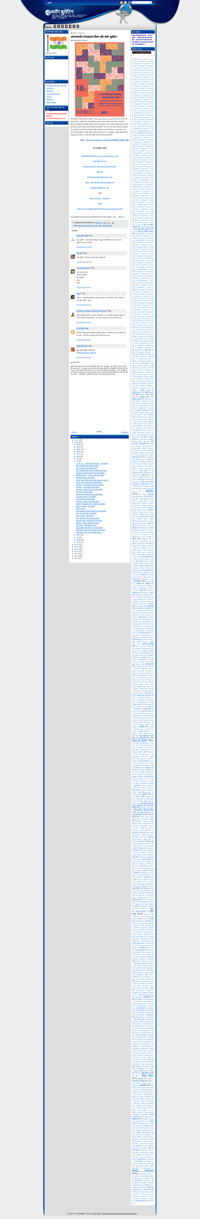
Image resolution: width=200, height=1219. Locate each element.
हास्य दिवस (134, 1178)
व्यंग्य (140, 1057)
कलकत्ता (134, 470)
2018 (76, 442)
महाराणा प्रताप (137, 859)
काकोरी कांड (141, 479)
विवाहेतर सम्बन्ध (148, 994)
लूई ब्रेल (146, 967)
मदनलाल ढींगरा (150, 845)
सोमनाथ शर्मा (142, 1148)
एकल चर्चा (146, 441)
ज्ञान (153, 601)
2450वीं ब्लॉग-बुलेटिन (142, 269)
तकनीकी (150, 637)
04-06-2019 (146, 81)
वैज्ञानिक (133, 1055)
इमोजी (133, 425)
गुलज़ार (143, 538)
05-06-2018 (137, 90)
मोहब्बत (135, 892)
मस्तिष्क (139, 854)
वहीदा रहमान (145, 981)
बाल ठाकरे (152, 783)
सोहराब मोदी (144, 1150)
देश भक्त (150, 668)
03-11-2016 (142, 79)
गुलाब (150, 541)
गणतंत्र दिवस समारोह (142, 521)
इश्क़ (133, 428)
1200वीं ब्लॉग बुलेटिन (137, 153)
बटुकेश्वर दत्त (149, 772)
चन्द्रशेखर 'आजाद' (140, 554)
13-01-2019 (135, 155)
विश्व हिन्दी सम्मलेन (145, 1044)
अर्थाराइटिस (149, 385)
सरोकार (152, 1114)
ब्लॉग (145, 801)
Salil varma (140, 1200)
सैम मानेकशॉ (144, 1145)
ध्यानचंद (133, 679)
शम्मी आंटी (138, 1061)
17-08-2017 (137, 191)
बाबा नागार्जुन (136, 781)
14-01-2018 (144, 164)
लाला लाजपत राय (150, 963)
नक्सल (143, 679)
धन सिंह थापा (149, 673)
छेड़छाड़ (140, 572)
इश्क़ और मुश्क (139, 428)
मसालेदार (134, 854)
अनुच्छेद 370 (148, 370)
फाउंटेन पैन (141, 763)
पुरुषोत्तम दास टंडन (138, 729)
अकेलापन (150, 361)
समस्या (133, 1107)
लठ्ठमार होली (142, 959)
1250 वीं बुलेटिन (148, 153)
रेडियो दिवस (147, 954)
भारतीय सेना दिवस (144, 832)
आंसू (133, 401)
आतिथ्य (152, 410)
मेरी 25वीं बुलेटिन (150, 883)
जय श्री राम (151, 588)
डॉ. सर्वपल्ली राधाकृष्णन (143, 632)
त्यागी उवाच (143, 646)
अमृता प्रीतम (139, 378)
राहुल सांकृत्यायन (140, 950)
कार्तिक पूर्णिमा (144, 484)
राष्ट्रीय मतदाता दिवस (138, 943)
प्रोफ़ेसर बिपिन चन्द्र (141, 758)
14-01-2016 (135, 164)
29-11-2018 (137, 314)
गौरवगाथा (139, 550)
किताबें (152, 484)
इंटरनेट (140, 421)
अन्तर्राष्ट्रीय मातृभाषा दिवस (138, 372)
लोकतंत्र (140, 972)
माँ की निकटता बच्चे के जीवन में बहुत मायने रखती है (90, 530)
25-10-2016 (135, 278)
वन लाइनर (135, 976)
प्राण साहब (134, 751)
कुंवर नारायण (138, 488)
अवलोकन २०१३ (140, 394)
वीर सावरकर (136, 1052)
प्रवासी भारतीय (143, 749)
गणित (150, 521)
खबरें (151, 512)
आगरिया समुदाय (145, 401)
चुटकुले (136, 565)
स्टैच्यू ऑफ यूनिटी (144, 1152)
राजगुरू (145, 918)
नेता (133, 695)
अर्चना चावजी (151, 383)
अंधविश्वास (134, 361)
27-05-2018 (146, 291)
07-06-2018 (137, 103)
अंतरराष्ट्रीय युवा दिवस (137, 349)
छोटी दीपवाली (146, 572)
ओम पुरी (137, 455)
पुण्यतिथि (141, 726)
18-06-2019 (135, 200)
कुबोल (140, 491)
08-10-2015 (146, 112)
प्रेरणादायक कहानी (144, 754)
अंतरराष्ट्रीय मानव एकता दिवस (144, 347)
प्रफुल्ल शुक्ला (148, 747)
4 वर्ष (151, 325)
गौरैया (145, 550)
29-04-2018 (137, 309)
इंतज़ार (145, 421)
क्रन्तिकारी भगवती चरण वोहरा (138, 509)
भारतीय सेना (135, 832)
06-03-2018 (150, 92)
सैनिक (138, 1145)
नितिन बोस (151, 688)
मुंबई (153, 877)
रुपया (152, 952)
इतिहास (150, 423)
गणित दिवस (134, 523)
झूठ (132, 610)
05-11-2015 (142, 92)
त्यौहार (149, 646)
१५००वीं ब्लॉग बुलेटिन (143, 179)
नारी (141, 688)
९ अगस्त (136, 343)
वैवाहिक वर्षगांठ (148, 1055)
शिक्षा (138, 1073)
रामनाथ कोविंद (141, 929)
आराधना (139, 419)
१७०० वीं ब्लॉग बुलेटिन (144, 193)
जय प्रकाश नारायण (142, 588)
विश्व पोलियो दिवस (148, 1023)
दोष (138, 673)
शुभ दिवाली (149, 1078)
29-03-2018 (150, 307)
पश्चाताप (135, 713)
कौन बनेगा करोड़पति (147, 507)
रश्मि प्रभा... (50, 91)
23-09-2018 (148, 255)
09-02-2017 (142, 115)
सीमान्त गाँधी (138, 1130)
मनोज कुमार (135, 850)
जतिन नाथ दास (147, 577)
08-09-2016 (137, 112)
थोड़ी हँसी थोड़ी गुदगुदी (146, 648)
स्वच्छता (133, 1159)
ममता (150, 852)
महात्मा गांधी (135, 857)
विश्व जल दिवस (140, 1010)
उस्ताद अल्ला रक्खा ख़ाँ (142, 434)
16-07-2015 (140, 184)
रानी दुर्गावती (147, 925)
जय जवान (134, 588)
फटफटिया (134, 761)
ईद (153, 428)
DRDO (152, 1191)
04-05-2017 (137, 81)
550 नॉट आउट (135, 332)
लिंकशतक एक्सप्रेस (147, 965)
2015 (76, 549)
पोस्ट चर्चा (134, 735)
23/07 (139, 258)
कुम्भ (140, 494)
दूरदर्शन (137, 664)
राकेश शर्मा (136, 916)
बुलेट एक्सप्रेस (137, 794)
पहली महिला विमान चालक (140, 717)
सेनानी (150, 1143)
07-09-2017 (150, 106)
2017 (76, 544)
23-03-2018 (135, 253)
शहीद (133, 1066)
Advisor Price (106, 1213)
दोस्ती (143, 673)
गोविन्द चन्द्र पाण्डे (145, 547)
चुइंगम (146, 563)
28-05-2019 (137, 300)
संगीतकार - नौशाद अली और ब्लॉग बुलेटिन (87, 523)
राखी (142, 916)
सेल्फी (133, 1145)
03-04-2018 (142, 74)
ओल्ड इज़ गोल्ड (136, 457)
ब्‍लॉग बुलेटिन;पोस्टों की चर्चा (139, 814)
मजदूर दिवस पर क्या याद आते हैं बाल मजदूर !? (89, 533)
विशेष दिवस (139, 997)
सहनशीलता (145, 1119)
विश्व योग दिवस (143, 1032)
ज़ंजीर (152, 572)
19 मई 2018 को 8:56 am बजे (84, 305)
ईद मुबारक (136, 430)
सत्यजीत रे (143, 1103)
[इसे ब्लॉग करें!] (109, 223)
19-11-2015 (141, 211)
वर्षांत (139, 981)
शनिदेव (143, 1059)
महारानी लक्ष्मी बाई (146, 859)
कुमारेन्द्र (150, 490)
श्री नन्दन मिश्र (150, 1087)
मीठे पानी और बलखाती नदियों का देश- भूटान (99, 177)
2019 (76, 440)
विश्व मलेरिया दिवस (144, 1030)
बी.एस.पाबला (149, 787)
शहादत (143, 1064)
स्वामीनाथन (149, 1161)
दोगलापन (134, 673)
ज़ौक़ (149, 601)
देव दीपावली (138, 666)
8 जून (147, 338)
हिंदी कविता (138, 1180)
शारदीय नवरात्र (150, 1068)
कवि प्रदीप (146, 472)
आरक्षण (133, 419)
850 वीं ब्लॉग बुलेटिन (149, 340)
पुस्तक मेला (148, 729)
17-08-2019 (146, 191)
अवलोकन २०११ (136, 392)
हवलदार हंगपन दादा (143, 1173)
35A (146, 325)
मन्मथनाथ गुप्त (143, 852)
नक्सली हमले (135, 682)
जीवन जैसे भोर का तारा (99, 161)
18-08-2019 (144, 200)
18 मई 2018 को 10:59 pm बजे (84, 247)
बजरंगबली (142, 772)
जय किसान (149, 585)
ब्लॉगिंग (139, 821)
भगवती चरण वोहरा (147, 823)
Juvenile (136, 1198)
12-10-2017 (141, 150)
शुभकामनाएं (135, 1081)
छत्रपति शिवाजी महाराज (148, 570)
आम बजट (136, 417)
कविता (143, 475)
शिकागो (146, 1070)
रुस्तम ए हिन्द (136, 954)
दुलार (148, 661)
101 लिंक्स (139, 133)
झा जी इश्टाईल (149, 606)
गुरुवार (134, 539)
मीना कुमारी (146, 877)
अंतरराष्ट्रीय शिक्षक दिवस (145, 352)
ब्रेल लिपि (139, 801)
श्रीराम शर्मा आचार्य (147, 1094)
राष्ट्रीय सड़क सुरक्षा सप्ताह (142, 945)
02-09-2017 (150, 70)
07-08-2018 (142, 106)
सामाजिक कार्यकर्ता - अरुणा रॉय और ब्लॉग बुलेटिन (90, 475)
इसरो (149, 428)
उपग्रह (148, 432)
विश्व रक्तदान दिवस (141, 1035)
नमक (145, 682)
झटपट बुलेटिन (143, 603)
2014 (76, 551)
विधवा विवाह (144, 992)
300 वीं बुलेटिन (146, 318)
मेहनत (150, 886)
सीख (138, 1127)
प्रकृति (137, 745)
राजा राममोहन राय (149, 921)
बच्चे (147, 769)
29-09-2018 (142, 311)
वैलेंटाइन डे (140, 1055)
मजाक (139, 845)
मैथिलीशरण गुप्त (147, 888)
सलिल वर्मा (135, 1119)
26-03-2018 (140, 282)
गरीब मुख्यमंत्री (142, 525)
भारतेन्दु (150, 834)
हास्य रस (141, 1178)
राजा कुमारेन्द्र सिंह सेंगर (53, 94)
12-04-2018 (148, 146)
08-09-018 (151, 110)
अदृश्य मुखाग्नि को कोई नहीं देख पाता (86, 468)
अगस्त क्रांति (144, 363)
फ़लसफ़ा (135, 763)
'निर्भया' (145, 59)
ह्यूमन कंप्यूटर (138, 1191)
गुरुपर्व (143, 536)
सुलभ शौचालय (137, 1141)
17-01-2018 (147, 186)
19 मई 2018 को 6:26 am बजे (84, 287)
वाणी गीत (49, 97)
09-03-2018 (137, 117)
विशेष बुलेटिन (147, 997)
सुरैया (152, 1139)
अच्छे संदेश (145, 365)
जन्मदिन (138, 583)
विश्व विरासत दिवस (141, 1037)
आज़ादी (138, 410)
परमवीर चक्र (137, 708)
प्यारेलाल (137, 743)
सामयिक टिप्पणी (144, 1123)
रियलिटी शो (149, 950)
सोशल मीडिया (135, 1150)
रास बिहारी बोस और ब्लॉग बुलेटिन (85, 478)
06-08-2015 (142, 97)
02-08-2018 (142, 70)
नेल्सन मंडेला (141, 697)
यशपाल (146, 897)
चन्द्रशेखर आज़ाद (150, 554)
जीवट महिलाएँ (146, 597)
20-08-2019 (135, 220)
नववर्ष (144, 686)
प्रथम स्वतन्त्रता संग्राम (146, 745)
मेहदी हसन (145, 886)
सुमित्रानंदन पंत (135, 1139)
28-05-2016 (150, 298)
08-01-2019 (146, 108)
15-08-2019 (137, 177)
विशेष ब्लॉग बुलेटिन (137, 999)
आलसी (144, 419)
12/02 (149, 150)
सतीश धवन (136, 1103)
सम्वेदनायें (134, 1110)
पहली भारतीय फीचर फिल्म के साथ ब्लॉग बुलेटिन (89, 528)
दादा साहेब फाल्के (145, 652)
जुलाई (78, 456)
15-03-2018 (142, 175)
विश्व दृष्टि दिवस (141, 1017)
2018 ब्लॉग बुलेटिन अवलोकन (147, 226)
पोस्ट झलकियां (143, 735)
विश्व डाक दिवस (150, 1010)
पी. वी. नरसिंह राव (140, 724)
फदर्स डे (152, 761)
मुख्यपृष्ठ (99, 431)
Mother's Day (143, 1198)
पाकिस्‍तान (146, 720)
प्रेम (145, 751)
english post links (146, 1194)
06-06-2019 (146, 95)
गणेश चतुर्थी (142, 523)
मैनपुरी (133, 890)
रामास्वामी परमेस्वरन (147, 932)
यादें (151, 897)
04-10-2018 (150, 83)
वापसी (135, 983)
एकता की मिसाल (137, 441)
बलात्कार (134, 776)
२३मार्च (148, 260)
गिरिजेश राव (135, 527)
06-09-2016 (150, 97)
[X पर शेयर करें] (111, 223)
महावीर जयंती (141, 861)
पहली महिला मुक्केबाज (149, 715)
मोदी (153, 890)
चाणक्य (141, 559)
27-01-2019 (150, 289)
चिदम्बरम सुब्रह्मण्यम (138, 563)
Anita (78, 293)
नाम (153, 686)
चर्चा (139, 556)
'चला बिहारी (134, 59)
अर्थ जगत (136, 385)
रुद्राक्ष (148, 952)
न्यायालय (134, 700)
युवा (145, 899)
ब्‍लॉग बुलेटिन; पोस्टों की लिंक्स (144, 810)
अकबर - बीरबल (142, 361)
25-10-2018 (144, 278)
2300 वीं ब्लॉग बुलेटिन (148, 258)
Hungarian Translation (130, 1213)
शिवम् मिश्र (135, 1075)
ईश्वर (143, 430)
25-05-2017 (135, 273)
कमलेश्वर (144, 463)
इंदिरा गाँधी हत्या (137, 423)
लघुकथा (136, 959)
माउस (150, 866)
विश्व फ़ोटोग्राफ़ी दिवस (141, 1028)
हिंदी (153, 1178)
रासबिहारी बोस (143, 947)
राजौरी (142, 925)
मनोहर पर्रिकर (151, 850)
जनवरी (78, 542)
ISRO (152, 1196)
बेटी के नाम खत (80, 509)
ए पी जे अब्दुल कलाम (142, 439)
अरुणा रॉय (140, 381)
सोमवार (149, 1148)
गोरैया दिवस (151, 545)
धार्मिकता (141, 677)
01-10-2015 (146, 63)
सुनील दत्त (148, 1134)
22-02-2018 (140, 242)
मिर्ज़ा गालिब (147, 875)
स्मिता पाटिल (149, 1157)
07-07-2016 (146, 103)
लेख (151, 967)
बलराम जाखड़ (148, 774)
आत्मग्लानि (136, 412)
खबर (146, 512)
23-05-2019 (144, 253)
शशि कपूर (152, 1061)
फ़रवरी (78, 540)
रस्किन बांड (146, 914)
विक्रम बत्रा (145, 985)
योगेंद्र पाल (138, 904)
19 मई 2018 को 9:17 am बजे (84, 322)
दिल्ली (145, 655)
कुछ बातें (145, 488)
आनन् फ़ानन (138, 414)
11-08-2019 (150, 139)
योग (133, 904)
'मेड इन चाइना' (141, 61)
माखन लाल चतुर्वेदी (145, 868)
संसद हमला (136, 1101)
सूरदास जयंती (143, 1143)
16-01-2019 (144, 182)
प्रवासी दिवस (135, 749)
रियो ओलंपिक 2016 (136, 952)
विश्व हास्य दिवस (148, 1041)
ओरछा (150, 455)
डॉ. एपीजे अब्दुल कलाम (138, 628)
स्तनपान (152, 1152)
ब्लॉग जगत (136, 803)
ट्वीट (148, 615)
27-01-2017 (142, 289)
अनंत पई (140, 370)
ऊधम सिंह (143, 437)
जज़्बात (138, 577)
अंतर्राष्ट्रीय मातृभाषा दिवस (145, 358)
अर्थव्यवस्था (142, 385)
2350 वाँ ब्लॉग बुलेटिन (139, 260)
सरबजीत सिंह (137, 1114)
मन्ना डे (135, 852)
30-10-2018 (137, 318)
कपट (133, 463)
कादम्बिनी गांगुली (150, 479)
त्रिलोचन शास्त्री (135, 648)
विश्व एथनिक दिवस (148, 1001)
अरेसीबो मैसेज (143, 383)
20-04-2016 (144, 215)
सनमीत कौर (138, 1105)
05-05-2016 (150, 88)
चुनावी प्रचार (135, 568)
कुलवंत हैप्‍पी (151, 494)
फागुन (147, 763)
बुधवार (140, 792)
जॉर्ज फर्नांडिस (135, 601)
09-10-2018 (137, 121)
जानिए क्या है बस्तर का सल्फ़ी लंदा (86, 353)
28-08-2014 (142, 302)
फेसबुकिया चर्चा (138, 767)
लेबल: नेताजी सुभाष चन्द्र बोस (138, 970)
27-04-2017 (137, 291)
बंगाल (138, 769)
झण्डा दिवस (140, 606)
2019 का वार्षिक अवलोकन (146, 231)
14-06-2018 (135, 168)
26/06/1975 (141, 287)
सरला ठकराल (144, 1114)
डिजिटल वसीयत (146, 619)
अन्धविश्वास (149, 372)
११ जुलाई (134, 135)
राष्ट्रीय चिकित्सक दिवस (141, 936)
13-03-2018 (144, 155)
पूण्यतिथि (134, 731)
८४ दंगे (141, 340)
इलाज (145, 425)
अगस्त (78, 454)
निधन (135, 691)
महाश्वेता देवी (134, 863)
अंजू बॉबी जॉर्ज (140, 345)
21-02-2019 (150, 233)
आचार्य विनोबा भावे (144, 403)
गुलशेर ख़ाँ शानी (143, 541)
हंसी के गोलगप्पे (146, 1163)
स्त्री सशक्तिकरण (138, 1154)
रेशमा (137, 956)
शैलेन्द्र (144, 1083)
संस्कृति (143, 1101)
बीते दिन (144, 790)
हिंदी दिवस (146, 1180)
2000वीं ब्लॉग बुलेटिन (142, 222)
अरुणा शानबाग (148, 381)
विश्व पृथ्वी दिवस (137, 1023)
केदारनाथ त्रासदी (143, 500)
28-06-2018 (146, 300)
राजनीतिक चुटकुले (139, 921)
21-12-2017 (142, 238)
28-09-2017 (137, 305)
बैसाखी (148, 796)
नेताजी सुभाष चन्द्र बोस (143, 695)
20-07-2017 (140, 217)
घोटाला (143, 552)
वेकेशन (150, 1052)
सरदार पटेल (139, 1112)
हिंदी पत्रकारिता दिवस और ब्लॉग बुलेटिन (87, 466)
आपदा (145, 414)
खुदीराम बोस (134, 514)
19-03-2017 (148, 206)
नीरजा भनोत (148, 693)
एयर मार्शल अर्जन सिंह (147, 446)
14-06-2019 (144, 168)
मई (77, 461)
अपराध (139, 374)
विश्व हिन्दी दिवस (135, 1044)
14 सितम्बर (149, 162)
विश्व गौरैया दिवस (140, 1008)
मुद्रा (140, 879)
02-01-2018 (142, 65)
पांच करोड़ (140, 720)
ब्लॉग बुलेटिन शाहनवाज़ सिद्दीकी (147, 807)
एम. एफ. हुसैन (137, 446)
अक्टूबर (78, 449)
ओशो (145, 457)
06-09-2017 (137, 99)
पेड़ (150, 731)
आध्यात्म (147, 412)
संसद (152, 1098)
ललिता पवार (144, 961)
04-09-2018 (142, 83)
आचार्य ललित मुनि (82, 346)
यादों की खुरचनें (136, 899)
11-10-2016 (137, 141)
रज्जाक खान (144, 906)
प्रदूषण (133, 747)
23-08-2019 (140, 255)
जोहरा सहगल (143, 601)
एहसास (144, 448)
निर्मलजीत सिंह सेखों (148, 691)
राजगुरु (139, 918)
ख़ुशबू (147, 514)
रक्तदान (152, 904)
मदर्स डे (135, 848)
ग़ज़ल (139, 518)
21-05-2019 (146, 235)
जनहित (152, 579)
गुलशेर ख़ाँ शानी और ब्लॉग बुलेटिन (85, 499)
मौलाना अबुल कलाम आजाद (138, 895)
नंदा (138, 679)
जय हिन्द (136, 590)
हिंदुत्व (142, 1185)
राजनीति (151, 918)
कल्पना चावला (143, 470)
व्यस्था (145, 1057)
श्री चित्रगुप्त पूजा (141, 1087)
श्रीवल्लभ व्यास (135, 1096)
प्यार (133, 743)
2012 (76, 556)
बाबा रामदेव (143, 781)
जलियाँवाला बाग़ (136, 592)
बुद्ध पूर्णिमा (134, 792)
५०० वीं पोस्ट (149, 329)
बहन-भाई (141, 778)
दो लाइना (149, 670)
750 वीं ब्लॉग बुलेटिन (138, 338)
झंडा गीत (136, 603)
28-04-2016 (142, 298)
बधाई (133, 774)
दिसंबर (78, 444)
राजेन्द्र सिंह (151, 923)
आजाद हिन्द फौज (142, 407)
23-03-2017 (148, 251)
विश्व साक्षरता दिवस (150, 1039)
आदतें (142, 412)
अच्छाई (139, 365)
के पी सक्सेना (135, 498)
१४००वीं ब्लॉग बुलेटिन (137, 173)
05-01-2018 (146, 85)
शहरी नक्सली (136, 1064)
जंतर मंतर (136, 574)
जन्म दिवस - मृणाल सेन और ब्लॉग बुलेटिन (87, 502)
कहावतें (147, 477)
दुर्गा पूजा (136, 661)
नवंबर (78, 447)
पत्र (144, 706)
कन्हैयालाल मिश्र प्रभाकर (146, 461)
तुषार (138, 644)
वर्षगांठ (133, 981)
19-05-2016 (135, 209)
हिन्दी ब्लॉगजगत (142, 1187)
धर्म (137, 677)
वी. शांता (145, 1050)
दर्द (139, 650)
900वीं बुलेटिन (144, 343)
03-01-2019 (146, 72)
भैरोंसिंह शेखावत (147, 839)
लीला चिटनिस (139, 967)
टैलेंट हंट (150, 612)
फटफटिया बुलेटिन (143, 761)
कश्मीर (135, 477)
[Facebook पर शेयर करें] (113, 223)
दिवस (138, 657)
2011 (76, 558)
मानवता (145, 870)
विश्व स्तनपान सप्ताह (138, 1041)
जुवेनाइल (150, 599)
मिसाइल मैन (139, 877)
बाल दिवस (136, 785)
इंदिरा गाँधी (151, 421)
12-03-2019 (140, 146)
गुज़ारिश (146, 527)
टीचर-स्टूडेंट (147, 610)
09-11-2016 (147, 121)
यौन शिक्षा (145, 904)
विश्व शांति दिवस (140, 1039)
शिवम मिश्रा (145, 1073)
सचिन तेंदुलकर (150, 1101)
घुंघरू (138, 552)
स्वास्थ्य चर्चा (134, 1163)
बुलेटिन (144, 794)
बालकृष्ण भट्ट (151, 785)
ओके (145, 450)
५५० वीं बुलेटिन (144, 332)
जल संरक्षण (149, 590)
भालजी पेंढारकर (135, 836)
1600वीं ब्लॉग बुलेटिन (136, 186)
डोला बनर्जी (144, 637)
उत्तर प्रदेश (149, 430)
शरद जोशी (145, 1061)
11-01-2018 (142, 135)
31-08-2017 (144, 323)
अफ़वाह (100, 204)
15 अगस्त (134, 175)
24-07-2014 (135, 264)
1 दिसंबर (139, 124)
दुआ (147, 659)
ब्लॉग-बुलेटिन (145, 819)
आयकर (141, 417)
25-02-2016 (140, 271)
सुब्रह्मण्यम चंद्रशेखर (136, 1136)
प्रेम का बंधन (151, 751)
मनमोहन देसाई (149, 848)
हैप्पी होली (146, 1189)
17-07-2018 (150, 188)
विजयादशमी (149, 990)
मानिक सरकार (145, 872)
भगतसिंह (139, 823)
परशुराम (133, 711)
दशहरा (152, 650)
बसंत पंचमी (148, 776)
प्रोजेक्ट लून (144, 756)
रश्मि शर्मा (79, 253)
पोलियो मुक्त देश (148, 733)
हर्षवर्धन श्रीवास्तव (51, 102)
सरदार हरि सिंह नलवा (149, 1112)
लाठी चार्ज (152, 961)
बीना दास (150, 790)
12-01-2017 (145, 144)
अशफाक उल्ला (148, 399)
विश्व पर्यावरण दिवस (139, 1019)
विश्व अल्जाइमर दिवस (149, 999)
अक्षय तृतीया (135, 363)
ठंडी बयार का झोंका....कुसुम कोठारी (100, 198)
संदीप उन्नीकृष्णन (140, 1098)
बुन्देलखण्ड (147, 792)
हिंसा (146, 1185)
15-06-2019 (150, 175)
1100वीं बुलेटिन (147, 141)
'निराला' (140, 59)
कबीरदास (138, 463)
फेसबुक (152, 765)
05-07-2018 (146, 90)
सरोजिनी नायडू (138, 1116)
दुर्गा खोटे (152, 659)
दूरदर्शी (142, 664)
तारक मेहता (149, 639)
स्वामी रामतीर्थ (151, 1159)
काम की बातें (136, 481)
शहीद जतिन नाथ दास (143, 1066)
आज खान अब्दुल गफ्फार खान (142, 405)
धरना (133, 677)
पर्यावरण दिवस (151, 711)
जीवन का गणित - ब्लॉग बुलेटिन (84, 516)
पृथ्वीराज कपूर (142, 731)
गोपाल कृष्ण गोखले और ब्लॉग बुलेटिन (86, 513)
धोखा (146, 677)
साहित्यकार (147, 1125)
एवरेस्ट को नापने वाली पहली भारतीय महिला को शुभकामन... (92, 480)
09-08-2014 (142, 119)
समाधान (144, 1107)
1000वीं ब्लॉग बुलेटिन (142, 130)
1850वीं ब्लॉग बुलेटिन (143, 204)
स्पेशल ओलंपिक (148, 1154)
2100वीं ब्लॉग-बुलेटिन (139, 240)
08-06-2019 (142, 110)
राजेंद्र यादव (136, 923)
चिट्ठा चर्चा (138, 561)
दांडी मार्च (136, 652)
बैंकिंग (143, 796)
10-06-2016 (142, 126)
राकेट (152, 914)
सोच (150, 1145)
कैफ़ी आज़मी (144, 505)
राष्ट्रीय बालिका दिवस (147, 941)
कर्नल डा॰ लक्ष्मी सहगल (145, 468)
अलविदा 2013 (144, 387)
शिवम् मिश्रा (50, 100)
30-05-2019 (146, 314)
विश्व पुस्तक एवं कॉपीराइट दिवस (147, 1021)
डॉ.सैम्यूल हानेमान (135, 637)
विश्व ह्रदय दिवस (135, 1048)
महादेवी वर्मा (142, 857)
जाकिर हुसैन (139, 594)
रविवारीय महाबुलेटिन (141, 911)
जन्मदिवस (147, 583)
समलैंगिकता (149, 1105)
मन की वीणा (80, 328)
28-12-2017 (146, 305)
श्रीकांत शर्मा (136, 1089)
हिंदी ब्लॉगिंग (143, 1182)
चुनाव (141, 565)
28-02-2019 (146, 296)
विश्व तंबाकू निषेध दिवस (139, 1012)
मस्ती (144, 854)
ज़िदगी (150, 594)
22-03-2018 (149, 242)
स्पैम (142, 1157)
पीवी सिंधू (148, 724)
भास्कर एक (143, 836)
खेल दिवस (143, 516)
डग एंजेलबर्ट (151, 617)
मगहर (152, 843)
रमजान (150, 906)
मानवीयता (152, 870)
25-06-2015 (144, 273)
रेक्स (142, 954)
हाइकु (151, 1173)
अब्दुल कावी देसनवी (138, 376)
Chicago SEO (96, 1213)
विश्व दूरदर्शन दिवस (141, 1014)
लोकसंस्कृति (140, 974)
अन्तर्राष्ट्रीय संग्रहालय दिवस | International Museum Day (99, 156)
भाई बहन (136, 828)
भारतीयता (144, 834)
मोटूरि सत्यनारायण (146, 890)
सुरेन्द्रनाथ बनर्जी (145, 1139)
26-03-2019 (148, 282)
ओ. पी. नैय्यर (139, 450)
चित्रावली (152, 561)
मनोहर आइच (143, 850)
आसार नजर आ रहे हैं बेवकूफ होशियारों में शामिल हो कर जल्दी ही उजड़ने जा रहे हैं (99, 209)
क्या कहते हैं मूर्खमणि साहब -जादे (100, 188)
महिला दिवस (142, 863)
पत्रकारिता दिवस (150, 706)
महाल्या (133, 861)
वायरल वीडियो (142, 983)
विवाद (140, 994)
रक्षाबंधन (136, 906)
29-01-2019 (142, 307)
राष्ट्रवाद (140, 934)
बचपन (142, 769)
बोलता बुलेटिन (140, 799)
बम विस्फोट (139, 774)
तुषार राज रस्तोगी (148, 644)
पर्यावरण (143, 711)
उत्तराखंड (134, 432)
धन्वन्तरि (150, 675)
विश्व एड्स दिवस (137, 1001)
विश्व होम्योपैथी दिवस (147, 1046)
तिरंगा (139, 641)
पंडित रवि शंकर (148, 704)
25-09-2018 (148, 276)
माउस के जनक (135, 868)
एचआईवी (152, 443)
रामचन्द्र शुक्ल (144, 927)
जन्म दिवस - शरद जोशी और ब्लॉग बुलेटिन (87, 487)
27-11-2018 (150, 293)
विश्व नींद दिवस (150, 1017)
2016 (76, 547)
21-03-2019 (137, 235)
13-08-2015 (148, 157)
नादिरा (148, 686)
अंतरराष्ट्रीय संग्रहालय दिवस (86, 226)
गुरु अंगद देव (135, 532)
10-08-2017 (137, 128)
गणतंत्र (145, 518)
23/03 (133, 258)
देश (143, 668)
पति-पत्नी (139, 706)
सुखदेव (138, 1132)
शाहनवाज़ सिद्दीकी (138, 1070)
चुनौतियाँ (142, 568)
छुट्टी (135, 572)
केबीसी (150, 503)
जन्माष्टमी (134, 585)
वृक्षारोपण (144, 1052)
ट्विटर (142, 615)
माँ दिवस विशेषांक (143, 866)
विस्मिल (140, 1050)
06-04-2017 (137, 95)
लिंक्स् (133, 967)
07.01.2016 (137, 108)
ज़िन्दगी (133, 597)
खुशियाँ (137, 516)
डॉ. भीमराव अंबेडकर (149, 628)
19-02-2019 (140, 206)
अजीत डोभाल (143, 367)
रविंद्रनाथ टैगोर (143, 908)
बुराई (153, 792)
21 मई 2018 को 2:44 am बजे (84, 357)
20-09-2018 (144, 220)
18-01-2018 (144, 195)
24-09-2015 (141, 267)
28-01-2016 (137, 296)
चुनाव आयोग (148, 565)
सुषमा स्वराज (135, 1143)
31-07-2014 (135, 323)
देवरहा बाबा (100, 172)
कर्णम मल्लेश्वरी (148, 466)
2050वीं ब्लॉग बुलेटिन (140, 233)
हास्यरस (147, 1178)
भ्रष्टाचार (134, 841)
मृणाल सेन (151, 879)
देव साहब (145, 666)
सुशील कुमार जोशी (82, 236)
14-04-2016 (148, 166)
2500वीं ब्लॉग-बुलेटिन (142, 280)
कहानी (141, 477)
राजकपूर (133, 918)
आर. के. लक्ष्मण (148, 417)
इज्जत (144, 423)
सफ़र (144, 1105)
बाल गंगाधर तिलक (143, 783)
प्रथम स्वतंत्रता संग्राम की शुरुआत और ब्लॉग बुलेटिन (91, 511)
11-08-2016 (142, 139)
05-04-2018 (142, 88)
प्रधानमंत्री (140, 747)
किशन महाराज (146, 486)
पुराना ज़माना (151, 726)
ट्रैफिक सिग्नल (135, 615)
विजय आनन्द (145, 988)
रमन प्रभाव (134, 908)
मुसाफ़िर (145, 879)
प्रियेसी (140, 751)
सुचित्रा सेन (145, 1132)
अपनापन (134, 374)
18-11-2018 (141, 202)
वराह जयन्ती (140, 979)
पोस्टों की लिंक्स (139, 740)
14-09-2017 (148, 170)
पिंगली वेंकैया (136, 722)
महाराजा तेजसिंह (150, 857)
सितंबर (78, 452)
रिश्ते (144, 952)
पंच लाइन (150, 700)
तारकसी (133, 641)
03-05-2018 (150, 74)
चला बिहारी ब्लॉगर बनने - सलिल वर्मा (56, 85)
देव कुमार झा (50, 88)
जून (77, 459)
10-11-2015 (146, 128)
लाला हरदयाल (137, 965)
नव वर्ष (138, 686)
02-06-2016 (146, 68)
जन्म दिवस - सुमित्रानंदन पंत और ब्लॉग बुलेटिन (89, 490)
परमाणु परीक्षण (147, 708)
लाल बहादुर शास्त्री (139, 963)
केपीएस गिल (144, 503)
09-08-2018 (150, 119)
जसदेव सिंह (145, 592)
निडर (146, 688)
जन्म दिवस (137, 581)
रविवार (152, 908)
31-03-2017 (148, 320)
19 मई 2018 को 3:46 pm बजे (84, 340)
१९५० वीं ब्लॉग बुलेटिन (143, 213)
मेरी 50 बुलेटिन (137, 886)
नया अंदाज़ (134, 684)
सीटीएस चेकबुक (145, 1127)
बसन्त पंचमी (134, 778)
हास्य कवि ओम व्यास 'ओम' (146, 1176)
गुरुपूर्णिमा (149, 536)
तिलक (145, 641)
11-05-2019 (146, 137)
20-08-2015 (148, 217)
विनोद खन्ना (151, 992)
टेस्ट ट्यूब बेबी (142, 612)
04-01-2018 (150, 79)
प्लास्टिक (150, 758)
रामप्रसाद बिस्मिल (150, 929)
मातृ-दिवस (139, 870)
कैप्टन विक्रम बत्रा (136, 505)
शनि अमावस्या (137, 1059)
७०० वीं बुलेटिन (150, 336)
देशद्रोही (133, 670)
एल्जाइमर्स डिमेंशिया (136, 448)
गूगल (133, 543)
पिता (149, 722)
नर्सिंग (147, 684)
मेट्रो (145, 881)
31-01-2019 (140, 320)
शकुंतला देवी (151, 1057)
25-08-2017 (140, 276)
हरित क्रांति (139, 1165)
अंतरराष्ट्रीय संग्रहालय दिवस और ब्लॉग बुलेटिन (89, 494)
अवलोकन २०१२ (149, 392)
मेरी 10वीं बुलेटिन (140, 883)
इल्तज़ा (150, 425)
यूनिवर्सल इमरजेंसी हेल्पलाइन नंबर (145, 901)
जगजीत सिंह (143, 574)
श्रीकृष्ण (144, 1089)
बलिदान (141, 776)
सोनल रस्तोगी (135, 1148)
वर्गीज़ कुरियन (149, 979)
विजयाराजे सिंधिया (135, 992)
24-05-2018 (148, 262)
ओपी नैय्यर (142, 452)
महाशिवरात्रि (149, 861)
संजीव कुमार (147, 1096)
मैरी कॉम (138, 890)
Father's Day (135, 1196)
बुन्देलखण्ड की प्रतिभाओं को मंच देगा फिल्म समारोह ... (91, 473)
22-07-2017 (144, 244)
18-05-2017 (140, 197)
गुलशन (150, 538)
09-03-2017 (150, 115)
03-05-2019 (137, 77)
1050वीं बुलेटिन (148, 133)
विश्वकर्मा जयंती (144, 1048)
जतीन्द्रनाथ (135, 579)
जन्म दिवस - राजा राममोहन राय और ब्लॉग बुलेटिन (90, 485)
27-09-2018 (142, 293)
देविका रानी (151, 666)
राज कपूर (148, 916)
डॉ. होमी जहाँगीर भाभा (146, 635)
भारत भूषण (149, 828)
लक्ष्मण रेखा (143, 956)
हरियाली (146, 1165)
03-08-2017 (146, 77)
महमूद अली (149, 854)
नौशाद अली (149, 697)
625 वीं (147, 334)
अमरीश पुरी (146, 376)
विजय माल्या (141, 990)
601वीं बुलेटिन (140, 334)
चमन (135, 556)
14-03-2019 (140, 166)
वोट (133, 1057)
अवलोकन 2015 (145, 396)
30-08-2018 (150, 316)
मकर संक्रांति (146, 843)
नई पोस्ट (74, 432)
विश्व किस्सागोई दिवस (141, 1005)
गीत (141, 527)
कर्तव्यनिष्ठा (134, 468)
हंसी (140, 1163)
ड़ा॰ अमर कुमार (137, 619)
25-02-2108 (148, 271)
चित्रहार (145, 561)
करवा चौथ (139, 466)
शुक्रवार (141, 1078)
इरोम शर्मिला (139, 425)
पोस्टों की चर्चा (144, 738)
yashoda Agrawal (83, 268)
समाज (138, 1107)
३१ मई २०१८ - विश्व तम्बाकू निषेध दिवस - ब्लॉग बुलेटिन (92, 464)
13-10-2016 (144, 159)
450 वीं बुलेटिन (144, 327)
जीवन (152, 597)
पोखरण (140, 733)
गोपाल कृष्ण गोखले (136, 545)
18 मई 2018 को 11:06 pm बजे (84, 262)
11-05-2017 (137, 137)
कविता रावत (151, 475)
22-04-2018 (135, 244)
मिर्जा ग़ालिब (140, 875)
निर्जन (140, 691)
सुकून (133, 1132)
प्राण (151, 749)
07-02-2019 (142, 101)
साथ (146, 1121)
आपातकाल (151, 414)
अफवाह (152, 374)
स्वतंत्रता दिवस (141, 1159)
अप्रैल (78, 535)
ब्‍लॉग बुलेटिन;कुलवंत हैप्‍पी (144, 812)
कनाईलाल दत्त (135, 461)
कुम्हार (144, 494)
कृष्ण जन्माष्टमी (147, 496)
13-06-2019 (140, 157)
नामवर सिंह (136, 688)
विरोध (135, 994)
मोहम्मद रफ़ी (141, 892)
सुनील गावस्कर (139, 1134)
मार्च (77, 537)
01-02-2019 (150, 61)
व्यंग (136, 1057)
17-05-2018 (142, 188)
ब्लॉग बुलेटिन (62, 12)
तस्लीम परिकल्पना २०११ (138, 639)
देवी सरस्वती (137, 668)
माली (151, 872)
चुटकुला (152, 563)
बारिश (137, 783)
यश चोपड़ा (140, 897)
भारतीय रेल (134, 830)
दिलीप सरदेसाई (139, 655)
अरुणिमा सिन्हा (135, 383)
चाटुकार (135, 559)
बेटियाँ (137, 796)
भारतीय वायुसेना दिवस (146, 830)
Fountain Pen (144, 1196)
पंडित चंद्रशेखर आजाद (143, 702)
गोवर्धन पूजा (136, 547)
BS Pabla (145, 1191)
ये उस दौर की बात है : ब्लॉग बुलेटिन (86, 497)
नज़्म (141, 682)
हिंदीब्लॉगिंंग (136, 1185)
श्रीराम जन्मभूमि (137, 1094)
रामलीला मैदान (137, 932)
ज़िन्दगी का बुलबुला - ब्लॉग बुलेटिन (85, 506)
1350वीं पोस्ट (141, 162)
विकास (138, 985)
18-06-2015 (148, 197)
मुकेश (135, 879)
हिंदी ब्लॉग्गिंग (151, 1182)
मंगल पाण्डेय (141, 841)
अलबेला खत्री (135, 387)
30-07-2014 (142, 316)
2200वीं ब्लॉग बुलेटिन (142, 247)
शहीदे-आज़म (141, 1068)
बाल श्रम (143, 785)
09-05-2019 (146, 117)
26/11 (134, 289)
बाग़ (146, 778)
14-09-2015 (140, 170)
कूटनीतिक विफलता (138, 496)
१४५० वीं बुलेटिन (148, 173)
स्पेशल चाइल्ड (135, 1157)
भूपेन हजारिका (138, 839)
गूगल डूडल (148, 543)
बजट (137, 772)
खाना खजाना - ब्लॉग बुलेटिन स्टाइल (86, 525)
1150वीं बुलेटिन (135, 144)
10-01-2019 (146, 124)
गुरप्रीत (150, 530)
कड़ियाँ (149, 459)
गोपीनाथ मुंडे (144, 545)
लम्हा (139, 961)
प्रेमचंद (135, 754)
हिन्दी (151, 1185)
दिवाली (143, 657)
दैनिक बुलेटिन (141, 670)
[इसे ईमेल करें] (106, 223)
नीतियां (141, 693)
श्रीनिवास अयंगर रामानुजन (137, 1092)
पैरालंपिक (134, 733)
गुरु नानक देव (144, 534)
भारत (142, 828)
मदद (144, 845)
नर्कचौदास (141, 684)
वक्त (151, 974)
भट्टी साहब (134, 825)
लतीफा (134, 961)
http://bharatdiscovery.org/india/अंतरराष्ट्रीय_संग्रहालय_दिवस (107, 140)
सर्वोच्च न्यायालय (148, 1116)
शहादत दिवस (149, 1064)
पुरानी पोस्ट (124, 432)
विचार (139, 988)
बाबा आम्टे (151, 778)
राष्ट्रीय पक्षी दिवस (144, 938)
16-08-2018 (148, 184)
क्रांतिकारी (151, 509)
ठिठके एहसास (142, 617)
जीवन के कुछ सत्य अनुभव (139, 599)
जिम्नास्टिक (139, 597)
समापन (150, 1107)
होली (152, 1189)
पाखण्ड (152, 720)
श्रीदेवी (150, 1089)
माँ (137, 866)
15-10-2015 (146, 177)
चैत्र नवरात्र (149, 568)
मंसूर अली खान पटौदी (136, 843)
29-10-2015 (150, 311)
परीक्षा (138, 711)
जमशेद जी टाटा (141, 585)
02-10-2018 (137, 72)
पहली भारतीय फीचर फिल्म (137, 715)
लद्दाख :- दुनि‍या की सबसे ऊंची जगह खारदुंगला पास (99, 182)
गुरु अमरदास (142, 532)
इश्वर (145, 428)
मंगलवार (148, 841)
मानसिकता (136, 872)
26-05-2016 (135, 285)
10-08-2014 (150, 126)
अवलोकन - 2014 (145, 390)
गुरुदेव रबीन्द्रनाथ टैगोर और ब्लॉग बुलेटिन (87, 518)
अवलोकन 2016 (136, 399)
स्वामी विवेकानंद (138, 1161)
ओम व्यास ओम (144, 455)
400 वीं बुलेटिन (135, 327)
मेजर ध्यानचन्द (137, 881)
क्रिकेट (135, 512)
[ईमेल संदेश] (104, 223)
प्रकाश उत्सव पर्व (145, 743)
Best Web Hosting (116, 1213)
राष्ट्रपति (134, 934)
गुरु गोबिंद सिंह (150, 532)
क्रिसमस (141, 512)
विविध (133, 997)
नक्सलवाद (149, 679)
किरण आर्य (136, 486)
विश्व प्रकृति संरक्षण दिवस (138, 1026)
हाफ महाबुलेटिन (135, 1176)
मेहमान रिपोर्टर (136, 888)
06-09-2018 (146, 99)
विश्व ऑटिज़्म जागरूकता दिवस (139, 1003)
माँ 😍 (100, 193)
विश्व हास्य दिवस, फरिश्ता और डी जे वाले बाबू (89, 521)
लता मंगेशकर (149, 959)
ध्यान (151, 677)
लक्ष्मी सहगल (150, 956)
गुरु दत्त (136, 534)
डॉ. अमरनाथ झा (146, 623)
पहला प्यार (150, 713)
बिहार (143, 787)
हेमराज (140, 1189)
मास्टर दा (134, 875)
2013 (76, 554)
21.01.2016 (150, 238)
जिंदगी (146, 594)
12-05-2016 (135, 148)
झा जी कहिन (148, 608)
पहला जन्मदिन (142, 713)
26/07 (149, 287)
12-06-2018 (144, 148)
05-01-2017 (137, 85)
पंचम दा (133, 702)
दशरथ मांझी (145, 650)
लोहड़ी (146, 974)
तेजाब (137, 646)
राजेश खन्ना (136, 925)
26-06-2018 (144, 285)
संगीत (142, 1096)
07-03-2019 (150, 101)
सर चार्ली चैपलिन (143, 1110)
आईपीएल (138, 401)
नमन (150, 682)
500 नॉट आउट (139, 329)
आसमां (135, 421)
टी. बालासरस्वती (139, 610)
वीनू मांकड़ (151, 1050)
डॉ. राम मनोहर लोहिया (139, 630)
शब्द (133, 1061)
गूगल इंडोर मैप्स (140, 543)
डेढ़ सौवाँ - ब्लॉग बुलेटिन (145, 621)
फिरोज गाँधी (138, 765)
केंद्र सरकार (144, 498)
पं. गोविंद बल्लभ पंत (142, 700)
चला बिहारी (145, 557)
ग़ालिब (150, 525)
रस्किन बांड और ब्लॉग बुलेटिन (84, 492)
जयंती (141, 590)
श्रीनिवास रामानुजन (149, 1092)
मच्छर (135, 845)
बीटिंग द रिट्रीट (136, 790)
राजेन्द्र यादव (144, 923)
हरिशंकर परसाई (147, 1168)
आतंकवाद (145, 410)
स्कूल (150, 1150)
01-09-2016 (137, 63)
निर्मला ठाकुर (134, 693)
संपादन (147, 1098)
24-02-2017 (140, 262)
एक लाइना (151, 439)
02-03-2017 (137, 68)
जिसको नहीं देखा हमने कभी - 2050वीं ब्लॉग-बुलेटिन (90, 504)
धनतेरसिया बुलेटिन (142, 675)
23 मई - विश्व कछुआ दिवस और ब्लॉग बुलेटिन (89, 483)
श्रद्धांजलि (143, 1085)
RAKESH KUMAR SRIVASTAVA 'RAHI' (92, 311)
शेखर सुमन (144, 1081)
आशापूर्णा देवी (151, 419)
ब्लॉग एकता (151, 801)
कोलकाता (139, 507)
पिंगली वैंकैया (143, 722)
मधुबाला (142, 848)
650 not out (141, 336)
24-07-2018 (144, 264)
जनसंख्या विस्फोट (144, 579)
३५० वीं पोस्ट (140, 325)
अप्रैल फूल (145, 374)
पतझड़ (133, 706)
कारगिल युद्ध (144, 481)
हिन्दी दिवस (134, 1187)
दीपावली (142, 659)
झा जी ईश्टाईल (139, 608)
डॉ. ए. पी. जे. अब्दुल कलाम (148, 626)
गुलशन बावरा (135, 541)
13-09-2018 (135, 159)
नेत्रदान (133, 697)
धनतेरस (134, 675)
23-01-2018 (144, 249)
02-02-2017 (150, 65)
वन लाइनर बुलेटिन (145, 976)
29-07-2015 (146, 309)
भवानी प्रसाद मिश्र (144, 825)
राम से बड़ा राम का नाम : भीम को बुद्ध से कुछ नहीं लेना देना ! (99, 167)
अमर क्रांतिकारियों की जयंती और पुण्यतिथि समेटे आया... (92, 471)
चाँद (153, 556)
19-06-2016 (144, 209)
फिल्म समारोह (145, 765)
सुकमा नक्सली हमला (147, 1130)
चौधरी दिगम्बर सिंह (135, 570)
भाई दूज (152, 825)
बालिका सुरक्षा (136, 787)
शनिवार (149, 1059)
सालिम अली (139, 1125)
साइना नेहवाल (139, 1121)
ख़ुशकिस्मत (141, 514)
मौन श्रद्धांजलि (149, 892)
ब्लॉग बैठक (142, 816)
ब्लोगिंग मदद (146, 821)
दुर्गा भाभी (142, 661)
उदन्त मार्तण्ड (141, 432)
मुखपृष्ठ (50, 3)
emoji (135, 1194)
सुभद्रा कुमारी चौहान (147, 1136)
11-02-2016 (150, 135)
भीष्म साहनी (151, 836)
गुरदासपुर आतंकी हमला (141, 530)
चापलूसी (147, 559)
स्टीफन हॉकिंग (135, 1152)
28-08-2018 (150, 302)
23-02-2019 (140, 251)
